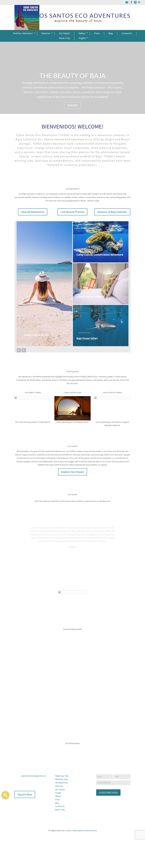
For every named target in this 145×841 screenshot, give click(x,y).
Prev (12, 748)
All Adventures (61, 782)
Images (58, 792)
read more (21, 652)
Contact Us (127, 33)
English (82, 38)
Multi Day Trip (32, 329)
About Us (45, 33)
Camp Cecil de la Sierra (90, 296)
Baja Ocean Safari (87, 338)
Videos (58, 796)
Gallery (82, 33)
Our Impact (64, 33)
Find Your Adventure (23, 33)
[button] (5, 795)
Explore (72, 105)
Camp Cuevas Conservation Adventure (99, 254)
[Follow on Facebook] (16, 784)
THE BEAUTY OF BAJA (72, 76)
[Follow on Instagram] (22, 784)
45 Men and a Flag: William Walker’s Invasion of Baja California (50, 672)
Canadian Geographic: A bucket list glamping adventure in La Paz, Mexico (56, 702)
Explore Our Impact (72, 472)
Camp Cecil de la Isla (36, 335)
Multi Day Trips (61, 779)
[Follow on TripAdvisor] (28, 784)
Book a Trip (64, 38)
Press (97, 33)
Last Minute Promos (72, 212)
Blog (110, 33)
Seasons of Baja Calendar (112, 212)
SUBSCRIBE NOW (108, 792)
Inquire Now (25, 794)
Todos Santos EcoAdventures (84, 830)
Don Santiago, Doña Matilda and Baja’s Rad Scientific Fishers (49, 641)
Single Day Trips (62, 776)
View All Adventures (32, 212)
